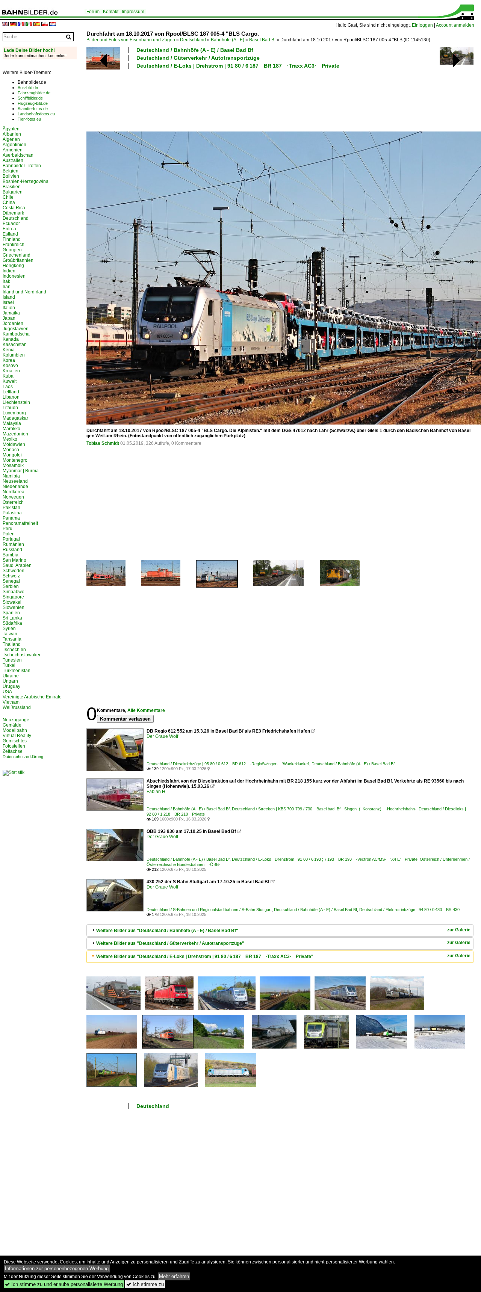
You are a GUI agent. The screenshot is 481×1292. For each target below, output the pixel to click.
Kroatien (11, 370)
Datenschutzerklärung (23, 756)
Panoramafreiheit (20, 523)
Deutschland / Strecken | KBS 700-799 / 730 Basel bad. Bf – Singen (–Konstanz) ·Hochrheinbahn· (324, 809)
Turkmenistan (16, 670)
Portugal (11, 539)
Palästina (12, 512)
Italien (9, 307)
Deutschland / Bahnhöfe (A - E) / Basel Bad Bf (194, 50)
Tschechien (14, 649)
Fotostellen (14, 746)
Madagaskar (15, 418)
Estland (10, 234)
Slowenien (13, 607)
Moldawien (14, 444)
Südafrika (12, 623)
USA (7, 691)
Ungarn (10, 681)
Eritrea (9, 228)
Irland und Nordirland (24, 292)
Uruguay (11, 686)
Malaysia (12, 423)
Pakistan (11, 507)
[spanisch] (36, 24)
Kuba (8, 376)
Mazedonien (15, 434)
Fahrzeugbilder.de (34, 93)
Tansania (12, 639)
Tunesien (12, 660)
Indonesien (14, 276)
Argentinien (14, 144)
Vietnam (11, 702)
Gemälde (12, 725)
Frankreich (13, 244)
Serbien (11, 586)
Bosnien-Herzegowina (25, 181)
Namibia (11, 476)
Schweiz (11, 576)
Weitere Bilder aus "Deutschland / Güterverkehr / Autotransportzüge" (170, 943)
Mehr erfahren (174, 1276)
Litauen (10, 407)
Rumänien (13, 544)
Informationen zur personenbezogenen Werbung (57, 1268)
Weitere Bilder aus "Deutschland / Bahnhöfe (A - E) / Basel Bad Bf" (167, 930)
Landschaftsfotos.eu (36, 114)
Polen (9, 533)
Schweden (13, 570)
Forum (93, 11)
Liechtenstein (16, 402)
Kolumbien (14, 355)
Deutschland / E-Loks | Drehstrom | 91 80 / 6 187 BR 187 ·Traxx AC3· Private (237, 66)
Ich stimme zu (145, 1284)
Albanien (12, 134)
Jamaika (11, 313)
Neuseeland (15, 481)
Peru (7, 528)
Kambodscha (16, 334)
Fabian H (156, 791)
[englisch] (5, 24)
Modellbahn (15, 730)
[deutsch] (13, 24)
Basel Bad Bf (262, 39)
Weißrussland (17, 707)
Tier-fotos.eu (29, 119)
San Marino (14, 560)
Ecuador (11, 223)
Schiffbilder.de (30, 98)
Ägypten (11, 128)
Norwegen (13, 497)
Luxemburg (14, 413)
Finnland (12, 239)
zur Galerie (458, 929)
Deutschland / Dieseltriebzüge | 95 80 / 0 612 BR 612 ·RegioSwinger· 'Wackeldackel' (228, 764)
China (9, 202)
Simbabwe (13, 591)
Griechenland (16, 255)
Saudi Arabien (17, 565)
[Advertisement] (278, 99)
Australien (13, 160)
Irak (6, 281)
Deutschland (193, 39)
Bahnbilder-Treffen (22, 165)
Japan (9, 318)
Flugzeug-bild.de (33, 103)
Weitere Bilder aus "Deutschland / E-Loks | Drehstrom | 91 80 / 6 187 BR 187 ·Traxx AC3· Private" (204, 956)
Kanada (11, 339)
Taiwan (10, 633)
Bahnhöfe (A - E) (227, 39)
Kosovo (10, 365)
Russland (12, 549)
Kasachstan (15, 344)
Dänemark (13, 213)
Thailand (12, 644)
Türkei (9, 665)
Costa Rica (14, 207)
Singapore (13, 597)
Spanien (11, 612)
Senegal (11, 581)
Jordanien (13, 323)
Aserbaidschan (18, 155)
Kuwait (10, 381)
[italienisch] (29, 24)
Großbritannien (18, 260)
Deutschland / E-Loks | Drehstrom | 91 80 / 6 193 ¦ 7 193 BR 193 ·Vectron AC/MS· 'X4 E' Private (324, 859)
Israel (8, 302)
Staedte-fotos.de (33, 108)
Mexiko (10, 439)
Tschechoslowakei (21, 654)
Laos (8, 386)
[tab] (279, 930)
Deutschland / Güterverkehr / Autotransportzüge (198, 58)
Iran (7, 286)
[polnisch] (44, 24)
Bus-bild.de (28, 87)
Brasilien (12, 186)
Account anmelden (455, 25)
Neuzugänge (16, 719)
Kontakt (110, 11)
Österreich (13, 502)
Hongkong (13, 265)
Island (9, 297)
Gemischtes (15, 740)
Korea (9, 360)
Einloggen (422, 25)
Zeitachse (13, 751)
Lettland (11, 391)
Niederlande (15, 486)
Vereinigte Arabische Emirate (32, 697)
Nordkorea (13, 491)
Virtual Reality (17, 735)
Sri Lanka (12, 618)
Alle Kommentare (146, 710)
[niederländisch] (52, 24)
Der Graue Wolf (162, 736)
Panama (11, 518)
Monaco (11, 449)
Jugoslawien (16, 328)
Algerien (11, 139)
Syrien (9, 628)
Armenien (13, 150)
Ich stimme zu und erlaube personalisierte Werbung (64, 1284)
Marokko (11, 428)
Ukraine (11, 675)
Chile (8, 197)
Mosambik (13, 465)
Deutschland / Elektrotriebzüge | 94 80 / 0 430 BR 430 (409, 909)
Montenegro (15, 460)
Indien (9, 271)
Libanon (11, 397)
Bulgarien (13, 192)
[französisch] (21, 24)
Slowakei (12, 602)
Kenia (9, 349)
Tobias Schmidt (102, 443)
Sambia (10, 555)
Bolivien (11, 176)
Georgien (12, 249)
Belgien (10, 171)
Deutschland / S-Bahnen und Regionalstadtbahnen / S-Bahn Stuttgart (209, 909)
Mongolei (12, 455)
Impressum (133, 11)
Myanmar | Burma (21, 470)
